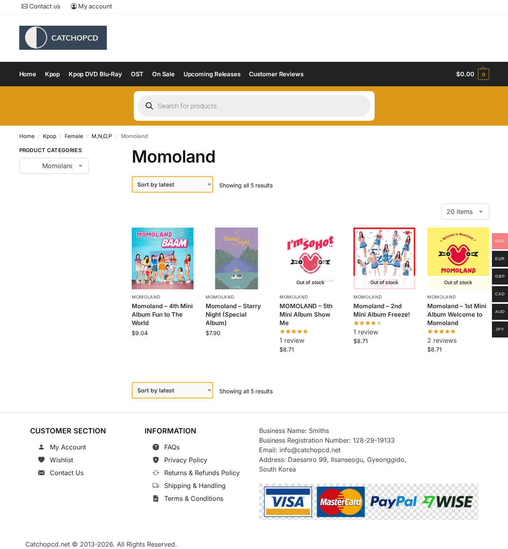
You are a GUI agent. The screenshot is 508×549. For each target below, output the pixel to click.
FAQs (172, 447)
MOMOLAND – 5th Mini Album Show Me (306, 314)
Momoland (146, 297)
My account (94, 6)
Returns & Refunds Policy (202, 473)
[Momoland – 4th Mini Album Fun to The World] (163, 258)
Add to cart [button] (162, 351)
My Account (68, 447)
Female (74, 136)
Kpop (49, 136)
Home (27, 136)
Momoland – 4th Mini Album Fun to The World (162, 314)
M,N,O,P (102, 136)
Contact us (44, 6)
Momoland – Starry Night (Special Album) (233, 314)
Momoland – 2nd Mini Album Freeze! (381, 310)
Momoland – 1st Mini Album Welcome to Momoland (456, 314)
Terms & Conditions (193, 498)
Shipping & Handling (195, 486)
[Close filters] (101, 151)
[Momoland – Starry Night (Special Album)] (236, 258)
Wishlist (61, 460)
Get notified (310, 367)
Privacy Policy (185, 460)
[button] (472, 74)
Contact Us (67, 473)
